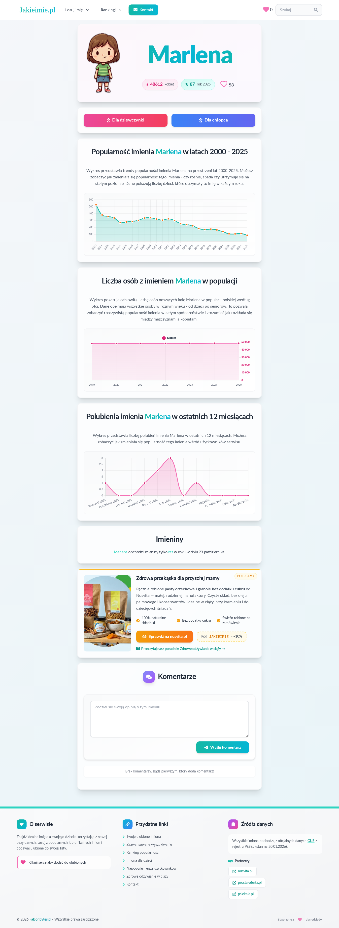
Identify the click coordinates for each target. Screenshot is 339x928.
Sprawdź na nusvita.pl (168, 637)
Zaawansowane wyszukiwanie (149, 845)
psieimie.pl (246, 894)
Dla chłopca (216, 120)
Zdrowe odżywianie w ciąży (147, 876)
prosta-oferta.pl (250, 883)
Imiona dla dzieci (139, 860)
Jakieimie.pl (37, 10)
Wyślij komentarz (225, 747)
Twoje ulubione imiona (144, 837)
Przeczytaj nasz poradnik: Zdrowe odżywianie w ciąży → (183, 649)
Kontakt (146, 10)
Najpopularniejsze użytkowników (151, 868)
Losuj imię (74, 10)
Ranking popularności (143, 852)
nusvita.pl (245, 871)
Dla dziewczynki (128, 120)
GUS (310, 841)
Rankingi (108, 10)
